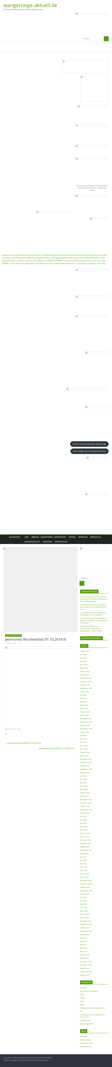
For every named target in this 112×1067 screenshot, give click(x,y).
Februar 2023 (85, 793)
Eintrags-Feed (85, 1040)
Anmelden (84, 1036)
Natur (82, 1001)
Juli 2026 (83, 654)
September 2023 (86, 769)
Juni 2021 (83, 860)
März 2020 (84, 911)
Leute (82, 994)
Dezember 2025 (86, 678)
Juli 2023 (83, 776)
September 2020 (86, 891)
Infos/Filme (47, 542)
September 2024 (86, 729)
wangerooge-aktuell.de (30, 5)
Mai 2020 (83, 904)
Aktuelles (83, 988)
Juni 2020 (83, 901)
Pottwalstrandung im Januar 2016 (92, 1008)
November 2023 (86, 762)
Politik (82, 1005)
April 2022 (84, 827)
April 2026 (84, 665)
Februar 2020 (85, 914)
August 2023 (84, 773)
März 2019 (84, 951)
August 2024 (84, 732)
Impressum (82, 537)
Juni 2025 (83, 698)
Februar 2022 (85, 833)
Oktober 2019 (85, 928)
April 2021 (84, 867)
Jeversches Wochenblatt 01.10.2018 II (22, 743)
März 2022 (84, 830)
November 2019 (86, 924)
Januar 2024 (84, 756)
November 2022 (86, 803)
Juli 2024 (83, 735)
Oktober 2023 (85, 766)
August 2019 (84, 934)
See (81, 1011)
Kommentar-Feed (86, 1043)
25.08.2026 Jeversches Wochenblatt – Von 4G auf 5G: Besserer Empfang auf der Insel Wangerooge (94, 599)
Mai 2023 (83, 783)
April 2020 (84, 907)
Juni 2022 (83, 820)
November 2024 (86, 722)
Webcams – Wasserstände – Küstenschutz (49, 537)
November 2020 (86, 884)
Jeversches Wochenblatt (13, 635)
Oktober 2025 (85, 685)
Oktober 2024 (85, 725)
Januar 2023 (84, 796)
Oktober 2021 (85, 847)
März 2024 (84, 749)
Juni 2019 (83, 941)
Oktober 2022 (85, 806)
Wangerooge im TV (32, 542)
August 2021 (84, 854)
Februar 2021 (85, 874)
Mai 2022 (83, 823)
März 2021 (84, 870)
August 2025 (84, 692)
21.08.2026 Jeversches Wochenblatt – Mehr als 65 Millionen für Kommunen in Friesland (94, 620)
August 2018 (84, 975)
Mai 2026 (83, 661)
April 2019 (84, 948)
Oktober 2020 (85, 887)
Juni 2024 (83, 739)
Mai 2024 (83, 742)
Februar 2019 (85, 955)
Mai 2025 (83, 702)
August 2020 (84, 894)
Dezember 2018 (86, 961)
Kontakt (72, 537)
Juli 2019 (83, 938)
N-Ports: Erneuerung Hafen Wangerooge (89, 444)
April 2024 (84, 746)
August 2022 (84, 813)
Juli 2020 (83, 897)
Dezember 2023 (86, 759)
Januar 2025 (84, 715)
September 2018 (86, 972)
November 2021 (86, 843)
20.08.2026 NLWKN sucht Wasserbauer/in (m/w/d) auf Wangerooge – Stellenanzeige (91, 628)
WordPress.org (85, 1047)
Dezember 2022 (86, 800)
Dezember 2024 (86, 719)
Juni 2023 (83, 779)
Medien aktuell (61, 542)
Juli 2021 (83, 857)
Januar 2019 (84, 958)
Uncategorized (85, 1020)
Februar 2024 (85, 752)
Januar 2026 (84, 675)
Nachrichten (14, 537)
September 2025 (86, 688)
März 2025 (84, 708)
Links (26, 537)
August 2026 (84, 651)
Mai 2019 (83, 945)
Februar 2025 (85, 712)
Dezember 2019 (86, 921)
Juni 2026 (83, 658)
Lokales (82, 998)
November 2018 (86, 965)
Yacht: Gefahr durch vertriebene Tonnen (89, 451)
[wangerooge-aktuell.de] (5, 539)
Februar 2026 (85, 671)
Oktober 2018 (85, 968)
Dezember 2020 (86, 880)
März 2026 (84, 668)
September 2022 (86, 810)
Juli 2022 (83, 816)
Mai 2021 (83, 864)
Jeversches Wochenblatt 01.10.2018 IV (57, 748)
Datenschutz (95, 537)
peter (20, 643)
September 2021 (86, 850)
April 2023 (84, 786)
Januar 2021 (84, 877)
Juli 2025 (83, 695)
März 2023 (84, 789)
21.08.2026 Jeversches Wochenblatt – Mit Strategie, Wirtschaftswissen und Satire (93, 607)
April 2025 (84, 705)
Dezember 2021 (86, 840)
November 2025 (86, 681)
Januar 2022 (84, 837)
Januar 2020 (84, 918)
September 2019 (86, 931)
